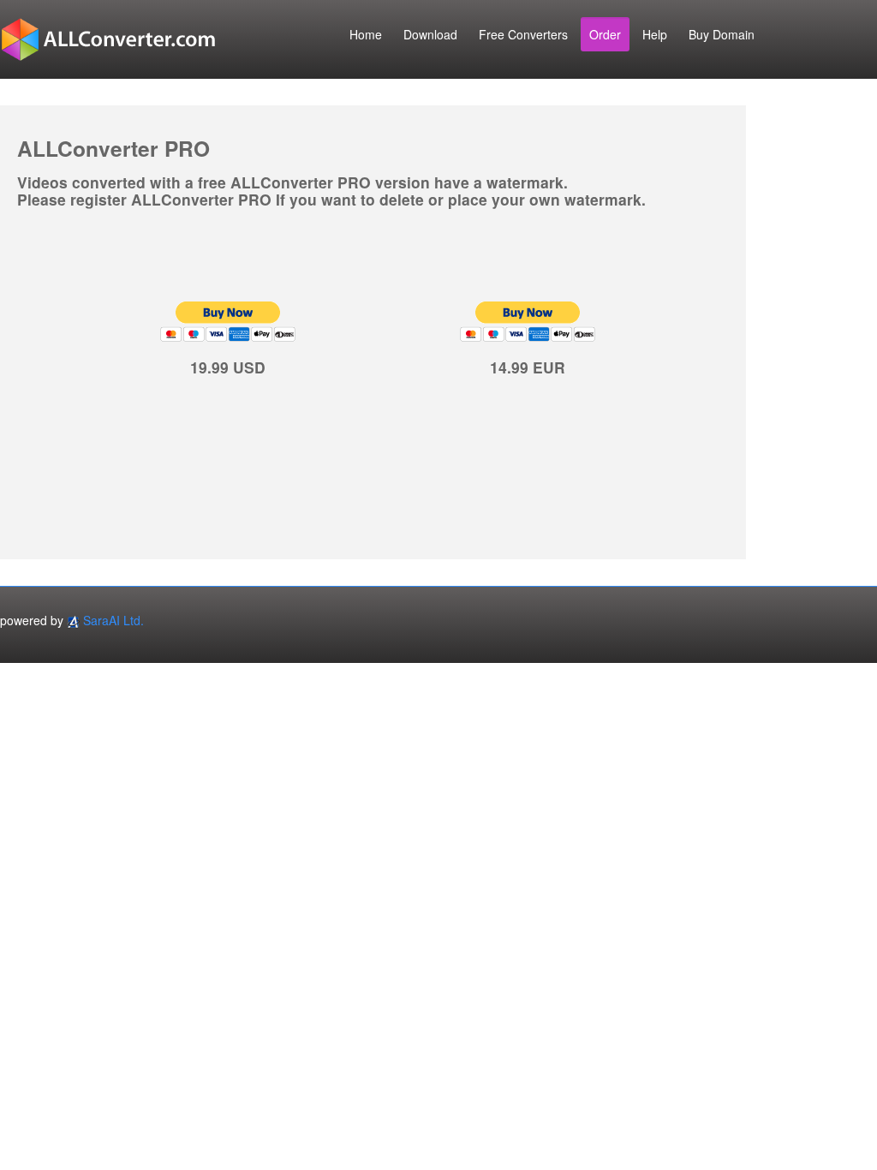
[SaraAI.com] (73, 620)
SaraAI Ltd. (113, 620)
